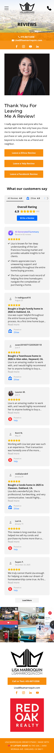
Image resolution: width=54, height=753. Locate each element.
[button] (6, 8)
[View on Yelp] (10, 393)
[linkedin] (37, 46)
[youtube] (30, 46)
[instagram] (23, 46)
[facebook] (17, 46)
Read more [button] (13, 324)
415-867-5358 (27, 36)
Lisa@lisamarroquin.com (28, 40)
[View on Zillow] (10, 299)
